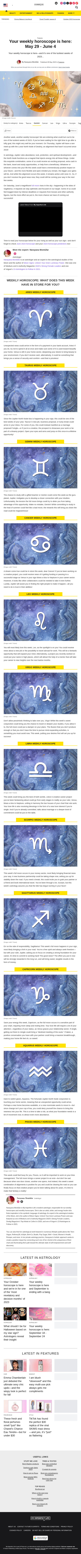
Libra (65, 123)
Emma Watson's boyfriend (23, 19)
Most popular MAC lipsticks (31, 1478)
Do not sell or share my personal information (52, 1530)
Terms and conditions (50, 1526)
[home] (6, 13)
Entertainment (26, 13)
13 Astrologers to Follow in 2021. (27, 269)
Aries (21, 123)
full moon (35, 186)
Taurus (28, 123)
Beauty (13, 13)
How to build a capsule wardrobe (40, 1499)
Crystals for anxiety (49, 1469)
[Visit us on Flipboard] (77, 3)
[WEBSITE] (22, 1201)
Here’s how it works (64, 67)
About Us (12, 1526)
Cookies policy (15, 1530)
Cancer (45, 123)
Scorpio (72, 123)
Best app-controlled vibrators (49, 1465)
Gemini (37, 123)
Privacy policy (67, 1526)
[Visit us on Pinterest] (70, 3)
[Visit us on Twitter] (67, 3)
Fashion (60, 13)
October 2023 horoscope (71, 19)
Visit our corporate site (68, 1546)
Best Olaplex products (30, 1464)
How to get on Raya (30, 1473)
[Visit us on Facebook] (64, 3)
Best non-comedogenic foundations (49, 1474)
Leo (51, 123)
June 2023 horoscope (26, 244)
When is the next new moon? (40, 1494)
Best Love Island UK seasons (40, 1505)
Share (9, 130)
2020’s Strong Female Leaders (48, 266)
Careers (27, 1530)
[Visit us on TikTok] (73, 3)
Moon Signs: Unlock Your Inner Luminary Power (48, 1216)
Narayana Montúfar (31, 62)
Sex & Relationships (45, 13)
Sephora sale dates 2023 (30, 1468)
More (70, 13)
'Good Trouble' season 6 (47, 19)
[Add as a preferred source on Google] (40, 1538)
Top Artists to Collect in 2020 (31, 1221)
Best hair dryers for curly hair (49, 1479)
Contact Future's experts (28, 1526)
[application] (40, 219)
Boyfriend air (40, 1489)
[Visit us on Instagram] (61, 3)
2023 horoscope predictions (55, 244)
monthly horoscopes (26, 1210)
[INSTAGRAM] (15, 253)
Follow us (73, 130)
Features (40, 38)
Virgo (58, 123)
